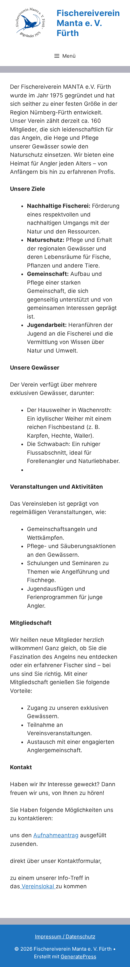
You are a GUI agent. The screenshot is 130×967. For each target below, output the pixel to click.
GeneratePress (78, 956)
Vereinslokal (38, 886)
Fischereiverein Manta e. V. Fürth (88, 23)
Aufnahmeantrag (55, 835)
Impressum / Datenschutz (65, 936)
